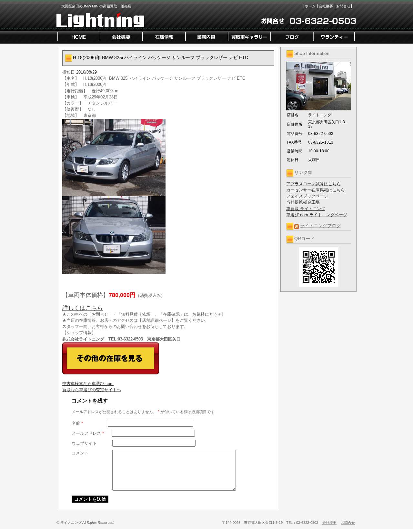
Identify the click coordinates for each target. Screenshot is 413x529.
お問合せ (343, 6)
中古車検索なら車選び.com (88, 383)
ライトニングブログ (320, 225)
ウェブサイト (84, 443)
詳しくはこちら (82, 308)
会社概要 (326, 6)
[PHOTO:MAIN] (168, 157)
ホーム (310, 6)
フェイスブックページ (307, 196)
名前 (77, 423)
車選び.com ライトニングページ (316, 214)
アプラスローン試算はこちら (313, 183)
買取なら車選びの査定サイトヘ (91, 389)
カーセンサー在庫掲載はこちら (315, 190)
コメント (80, 453)
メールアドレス (88, 433)
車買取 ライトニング (305, 208)
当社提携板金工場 (303, 202)
